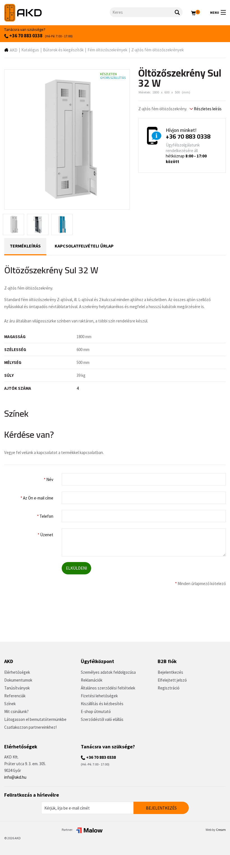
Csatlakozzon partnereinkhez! (30, 727)
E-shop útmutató (96, 711)
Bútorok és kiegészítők (63, 49)
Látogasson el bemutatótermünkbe (35, 719)
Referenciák (15, 695)
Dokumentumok (18, 680)
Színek (10, 703)
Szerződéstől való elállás (102, 719)
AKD (13, 50)
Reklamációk (91, 680)
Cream (221, 830)
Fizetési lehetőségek (99, 695)
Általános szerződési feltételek (108, 688)
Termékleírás (25, 246)
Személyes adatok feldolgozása (108, 672)
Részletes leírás (207, 108)
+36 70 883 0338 (25, 36)
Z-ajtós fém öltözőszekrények (157, 49)
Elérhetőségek (17, 672)
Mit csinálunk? (16, 711)
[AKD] (57, 13)
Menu (214, 12)
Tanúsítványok (17, 688)
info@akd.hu (15, 777)
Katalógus (30, 49)
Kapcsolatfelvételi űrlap (84, 246)
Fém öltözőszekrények (107, 49)
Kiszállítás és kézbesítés (102, 703)
